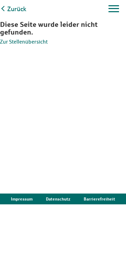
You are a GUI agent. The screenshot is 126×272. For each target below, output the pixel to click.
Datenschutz (58, 199)
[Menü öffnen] (113, 11)
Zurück (16, 9)
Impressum (22, 199)
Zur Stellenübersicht (24, 42)
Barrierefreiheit (99, 199)
